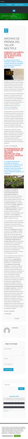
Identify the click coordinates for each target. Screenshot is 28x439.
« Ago (4, 411)
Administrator (8, 318)
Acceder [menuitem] (2, 1)
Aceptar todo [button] (17, 436)
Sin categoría (6, 19)
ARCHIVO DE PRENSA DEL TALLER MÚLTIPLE (12, 43)
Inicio (3, 19)
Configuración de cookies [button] (7, 436)
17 (6, 30)
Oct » (8, 411)
